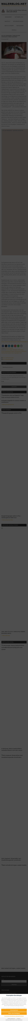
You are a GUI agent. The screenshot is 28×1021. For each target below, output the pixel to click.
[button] (14, 1013)
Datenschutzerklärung (11, 1018)
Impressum (18, 1018)
